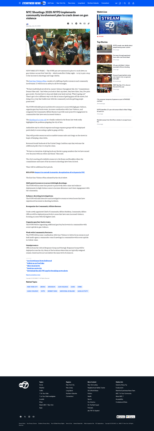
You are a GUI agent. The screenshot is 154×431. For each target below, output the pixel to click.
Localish (41, 399)
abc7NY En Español (93, 410)
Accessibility (119, 399)
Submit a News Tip (121, 385)
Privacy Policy (22, 423)
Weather (41, 388)
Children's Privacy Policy (44, 423)
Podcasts (90, 408)
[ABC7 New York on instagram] (29, 417)
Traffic (41, 390)
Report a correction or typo (33, 275)
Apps (40, 408)
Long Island (81, 3)
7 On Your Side (43, 393)
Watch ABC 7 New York (46, 405)
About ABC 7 (120, 396)
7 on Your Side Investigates (47, 396)
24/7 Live (51, 3)
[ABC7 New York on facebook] (20, 417)
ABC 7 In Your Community (123, 393)
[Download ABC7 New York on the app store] (121, 416)
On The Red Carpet (93, 405)
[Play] (115, 24)
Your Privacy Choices (32, 423)
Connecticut (105, 3)
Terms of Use (69, 423)
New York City (61, 3)
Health (89, 396)
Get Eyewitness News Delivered (39, 260)
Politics (90, 393)
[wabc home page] (24, 385)
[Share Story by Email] (84, 23)
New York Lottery (93, 385)
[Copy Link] (88, 23)
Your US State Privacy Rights (57, 423)
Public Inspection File (89, 423)
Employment (119, 388)
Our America (91, 402)
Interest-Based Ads (78, 423)
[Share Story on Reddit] (76, 23)
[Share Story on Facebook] (68, 23)
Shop (41, 402)
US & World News (93, 390)
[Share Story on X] (72, 23)
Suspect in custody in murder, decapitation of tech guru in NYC (60, 172)
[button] (20, 3)
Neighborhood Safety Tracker (96, 388)
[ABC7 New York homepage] (34, 3)
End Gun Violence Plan (37, 81)
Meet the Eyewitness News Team (125, 390)
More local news (33, 265)
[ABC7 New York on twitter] (25, 417)
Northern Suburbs (93, 3)
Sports (90, 399)
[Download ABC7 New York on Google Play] (130, 416)
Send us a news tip (34, 268)
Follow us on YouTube (35, 263)
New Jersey (71, 3)
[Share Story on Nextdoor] (80, 23)
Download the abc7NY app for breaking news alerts (47, 270)
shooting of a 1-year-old (37, 119)
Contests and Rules (121, 402)
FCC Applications (99, 423)
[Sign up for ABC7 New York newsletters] (33, 417)
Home (41, 385)
